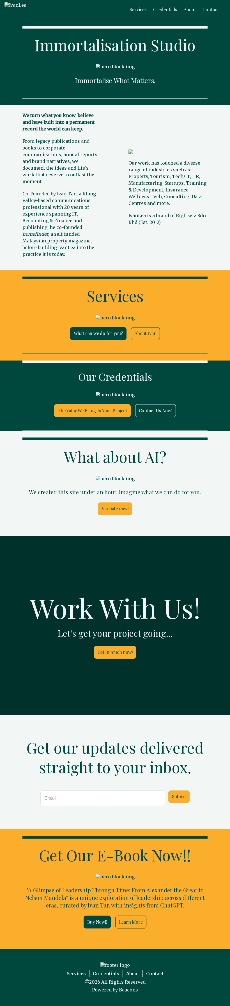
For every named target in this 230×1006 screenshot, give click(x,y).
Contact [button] (211, 9)
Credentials (106, 973)
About (132, 973)
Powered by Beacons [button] (115, 990)
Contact (155, 973)
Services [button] (138, 9)
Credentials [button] (165, 9)
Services (76, 973)
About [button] (190, 9)
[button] (15, 9)
